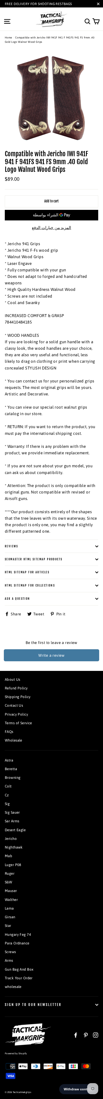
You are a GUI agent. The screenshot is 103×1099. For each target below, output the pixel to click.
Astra (9, 760)
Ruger (9, 873)
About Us (12, 679)
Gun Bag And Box (19, 969)
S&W (8, 882)
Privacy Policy (16, 714)
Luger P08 (13, 865)
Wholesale (13, 740)
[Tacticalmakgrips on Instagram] (95, 1035)
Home (8, 37)
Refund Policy (16, 688)
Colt (8, 786)
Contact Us (14, 705)
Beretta (11, 769)
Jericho (11, 839)
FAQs (9, 732)
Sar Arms (12, 821)
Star (8, 926)
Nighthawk (14, 847)
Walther (11, 900)
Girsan (10, 917)
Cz (7, 795)
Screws (10, 952)
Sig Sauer (12, 812)
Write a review (51, 655)
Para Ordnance (17, 943)
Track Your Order (19, 978)
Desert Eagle (15, 830)
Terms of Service (18, 723)
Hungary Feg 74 (18, 934)
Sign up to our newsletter (33, 1004)
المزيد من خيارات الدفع (51, 227)
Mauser (11, 891)
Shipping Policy (17, 697)
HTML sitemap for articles (27, 572)
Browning (12, 777)
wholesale (13, 987)
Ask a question (17, 598)
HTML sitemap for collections (30, 585)
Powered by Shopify (16, 1053)
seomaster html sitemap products (33, 559)
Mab (8, 856)
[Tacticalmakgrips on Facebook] (75, 1035)
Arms (9, 960)
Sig (7, 804)
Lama (9, 908)
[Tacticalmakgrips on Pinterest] (85, 1035)
